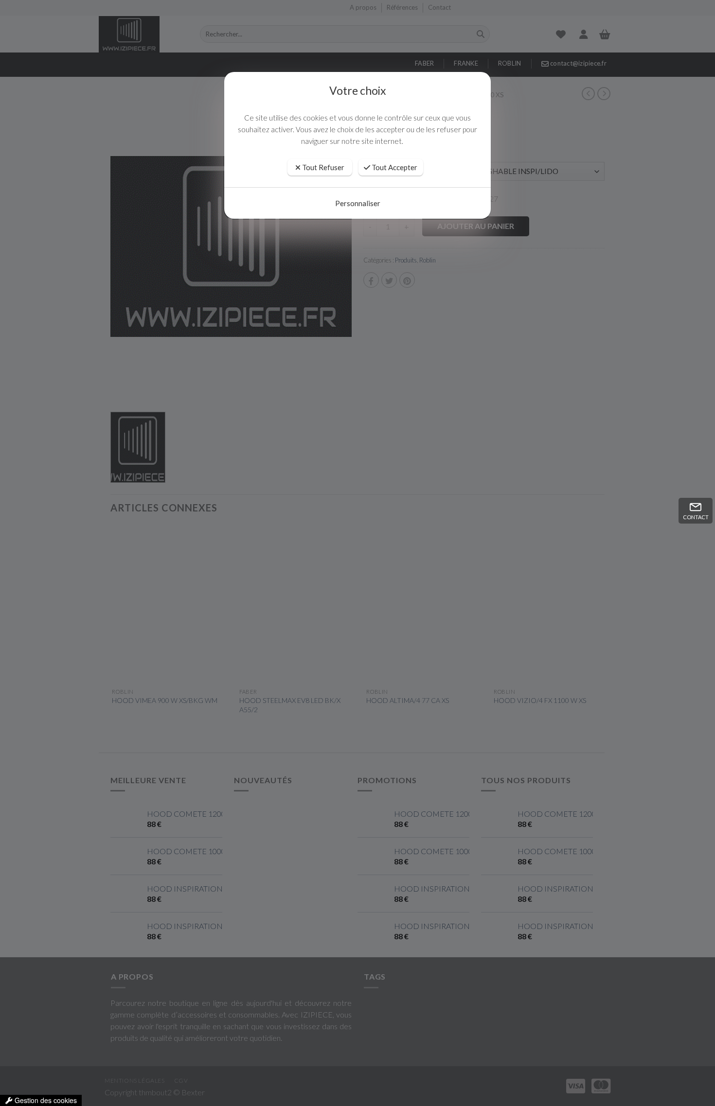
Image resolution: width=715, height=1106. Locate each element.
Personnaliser (357, 203)
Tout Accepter (393, 167)
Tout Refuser (322, 167)
